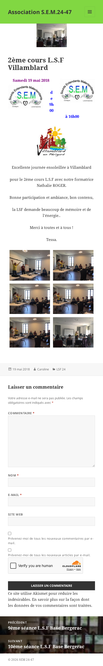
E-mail (15, 495)
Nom (13, 475)
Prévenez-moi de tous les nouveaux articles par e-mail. (49, 555)
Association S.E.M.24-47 (40, 12)
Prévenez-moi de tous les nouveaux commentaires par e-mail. (51, 540)
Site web (15, 514)
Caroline (43, 369)
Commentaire (21, 413)
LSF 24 (61, 369)
